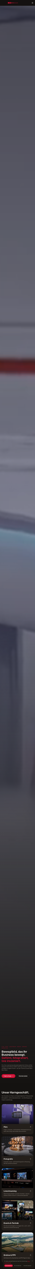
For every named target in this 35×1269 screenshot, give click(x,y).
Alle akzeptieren (8, 1265)
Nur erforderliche (17, 1265)
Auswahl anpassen (27, 1265)
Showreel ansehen (23, 1076)
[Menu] (32, 2)
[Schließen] (32, 1261)
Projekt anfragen (7, 1076)
